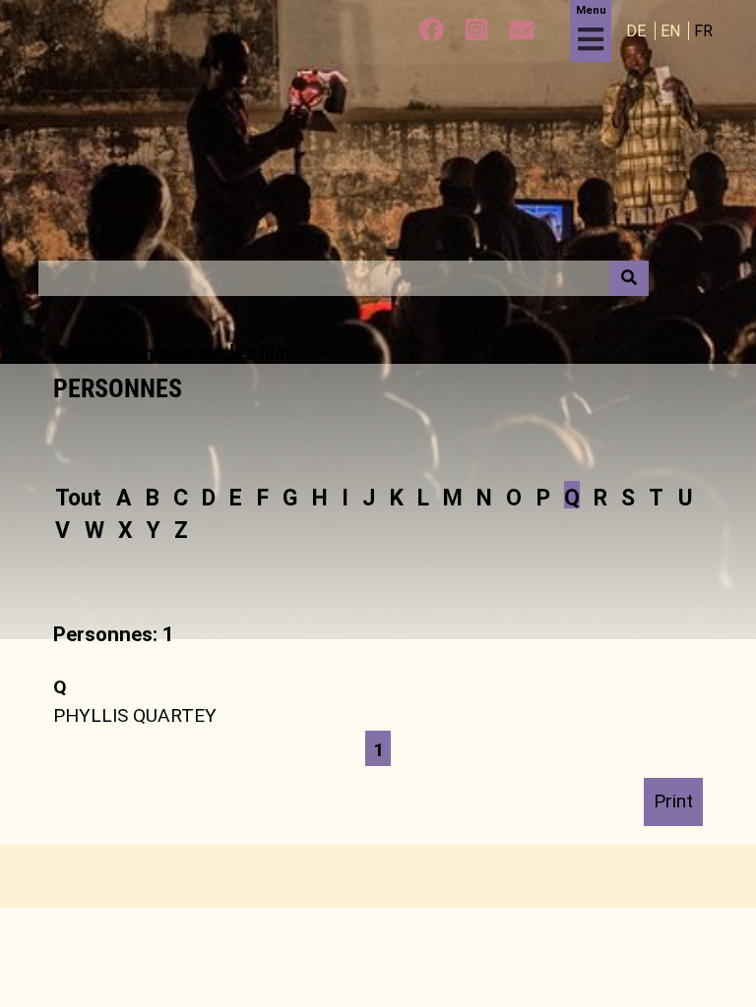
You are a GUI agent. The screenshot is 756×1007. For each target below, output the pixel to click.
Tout (78, 497)
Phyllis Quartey (135, 715)
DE (638, 31)
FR (703, 31)
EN (672, 31)
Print (673, 801)
